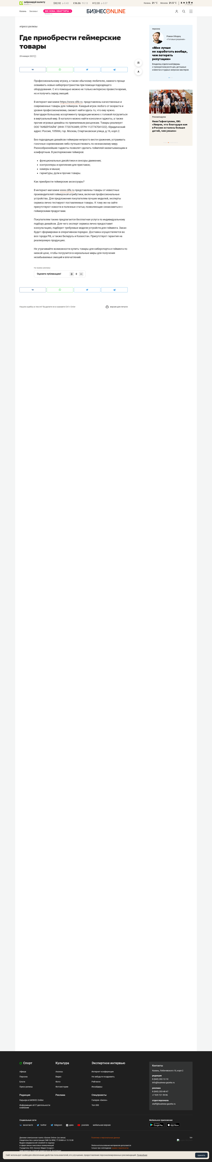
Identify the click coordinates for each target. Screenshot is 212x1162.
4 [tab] (168, 142)
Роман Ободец (174, 36)
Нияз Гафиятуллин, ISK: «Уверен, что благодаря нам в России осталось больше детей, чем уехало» (169, 126)
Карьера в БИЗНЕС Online (31, 1100)
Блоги (22, 1082)
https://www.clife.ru (71, 101)
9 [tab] (175, 142)
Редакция (24, 1095)
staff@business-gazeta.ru (164, 1104)
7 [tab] (172, 142)
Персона (23, 1076)
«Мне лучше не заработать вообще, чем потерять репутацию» (169, 53)
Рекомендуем (159, 117)
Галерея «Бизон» (99, 1100)
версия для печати (119, 307)
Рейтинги (96, 1082)
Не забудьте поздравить (103, 1076)
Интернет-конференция (103, 1071)
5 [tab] (169, 142)
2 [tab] (170, 77)
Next (189, 77)
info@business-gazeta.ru (163, 1082)
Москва (164, 3)
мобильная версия (102, 1125)
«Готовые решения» (176, 39)
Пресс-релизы (29, 26)
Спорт (27, 1063)
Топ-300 (95, 1105)
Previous (153, 77)
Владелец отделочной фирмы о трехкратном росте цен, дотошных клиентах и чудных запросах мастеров (170, 67)
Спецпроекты (99, 1095)
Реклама (60, 1095)
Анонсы (59, 1071)
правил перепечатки (120, 1148)
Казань (147, 3)
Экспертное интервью (108, 1063)
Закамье (33, 11)
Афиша (22, 1071)
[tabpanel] (171, 51)
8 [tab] (174, 142)
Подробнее (142, 1155)
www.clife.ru (67, 190)
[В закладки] (138, 62)
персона (156, 29)
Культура (62, 1063)
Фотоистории (62, 1087)
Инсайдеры (97, 1087)
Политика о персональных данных (105, 1138)
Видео (58, 1076)
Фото (58, 1082)
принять (201, 1155)
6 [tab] (171, 142)
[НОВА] (57, 12)
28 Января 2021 (26, 56)
